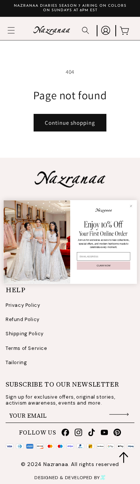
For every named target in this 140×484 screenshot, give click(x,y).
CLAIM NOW (103, 265)
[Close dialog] (130, 205)
